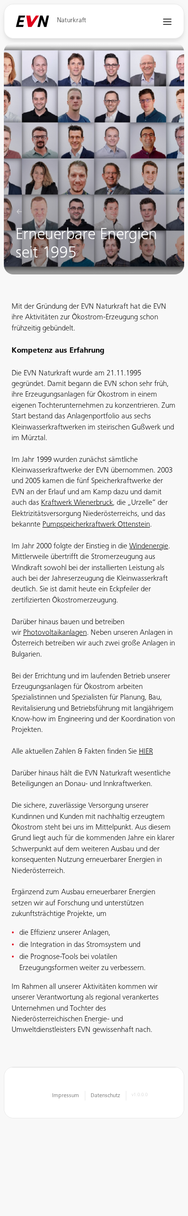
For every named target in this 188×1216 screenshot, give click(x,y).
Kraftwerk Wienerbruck (77, 503)
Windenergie (148, 546)
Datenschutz (105, 1096)
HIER (146, 752)
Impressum (65, 1096)
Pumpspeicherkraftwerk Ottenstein (96, 525)
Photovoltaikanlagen (55, 633)
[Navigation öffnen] (168, 21)
